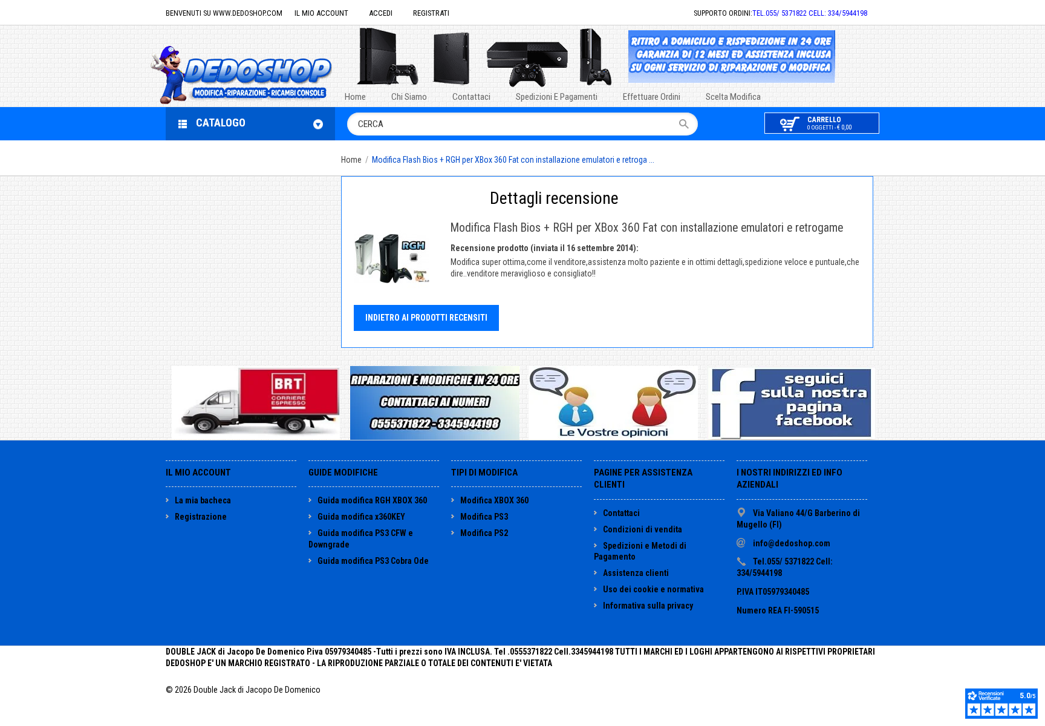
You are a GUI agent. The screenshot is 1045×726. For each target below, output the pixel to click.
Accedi (380, 13)
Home (351, 160)
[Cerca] (688, 124)
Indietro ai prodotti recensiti (426, 317)
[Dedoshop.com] (259, 73)
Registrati (431, 13)
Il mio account (321, 13)
